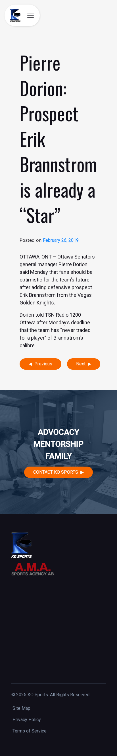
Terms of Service (29, 731)
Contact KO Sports (55, 472)
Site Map (21, 708)
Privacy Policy (26, 719)
